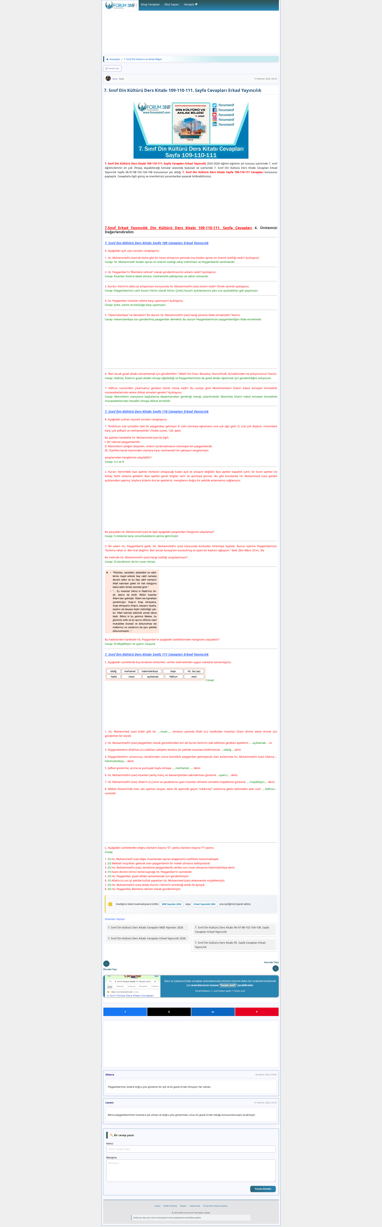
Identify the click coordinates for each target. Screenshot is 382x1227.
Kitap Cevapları (150, 4)
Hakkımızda (195, 1205)
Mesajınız (111, 1157)
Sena (114, 78)
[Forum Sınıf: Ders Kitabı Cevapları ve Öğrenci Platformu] (121, 8)
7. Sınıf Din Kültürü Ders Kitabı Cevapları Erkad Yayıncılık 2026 (147, 938)
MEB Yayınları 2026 (171, 904)
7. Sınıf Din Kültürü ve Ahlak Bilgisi (143, 59)
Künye (157, 1205)
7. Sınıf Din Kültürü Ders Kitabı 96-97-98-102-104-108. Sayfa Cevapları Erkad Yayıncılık (232, 930)
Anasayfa (115, 59)
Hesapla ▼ (191, 4)
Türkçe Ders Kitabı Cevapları (215, 1205)
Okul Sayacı (171, 4)
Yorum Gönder (263, 1189)
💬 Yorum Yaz (112, 68)
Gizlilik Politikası (170, 1205)
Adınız (109, 1143)
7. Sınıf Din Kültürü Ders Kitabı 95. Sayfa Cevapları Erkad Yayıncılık (230, 945)
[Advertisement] (191, 32)
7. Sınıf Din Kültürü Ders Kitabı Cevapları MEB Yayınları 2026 (145, 927)
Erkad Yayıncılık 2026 (204, 904)
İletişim (183, 1205)
